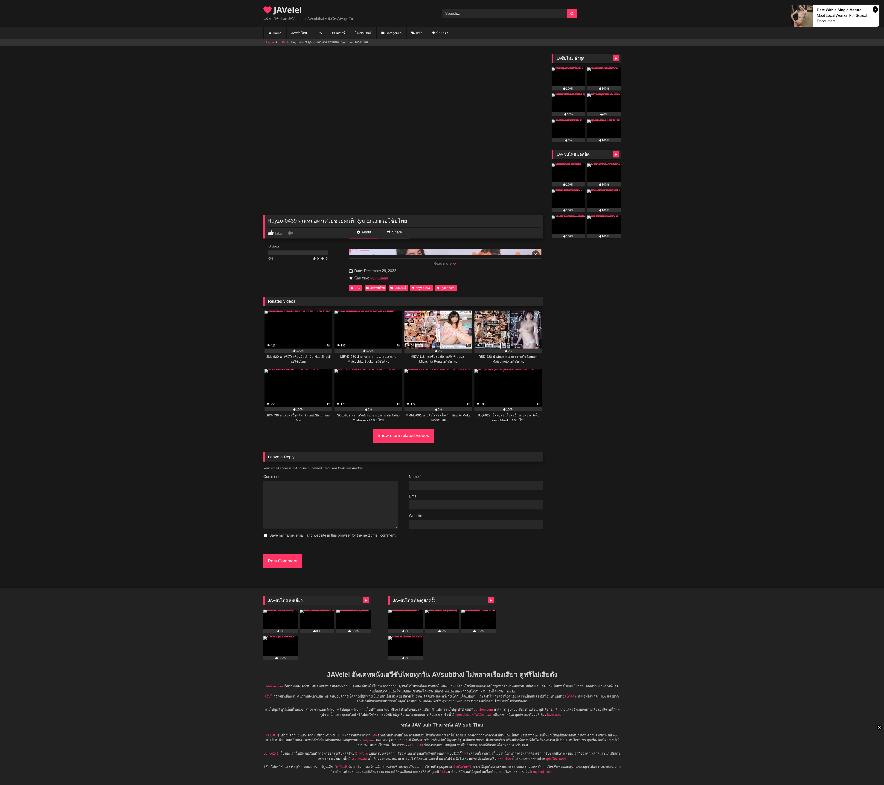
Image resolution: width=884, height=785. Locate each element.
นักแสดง (442, 33)
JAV (319, 33)
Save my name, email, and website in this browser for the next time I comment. (332, 535)
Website (415, 516)
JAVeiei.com (274, 686)
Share (396, 232)
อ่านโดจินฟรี (462, 767)
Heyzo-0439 (423, 288)
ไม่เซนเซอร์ (363, 33)
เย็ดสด (569, 696)
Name (415, 477)
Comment (271, 477)
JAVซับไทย (299, 33)
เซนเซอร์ (338, 33)
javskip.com (555, 714)
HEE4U (271, 735)
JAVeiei (287, 9)
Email (415, 496)
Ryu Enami (379, 278)
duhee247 (271, 753)
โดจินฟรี (341, 767)
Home (277, 33)
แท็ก (419, 33)
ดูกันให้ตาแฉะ (481, 714)
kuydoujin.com (542, 771)
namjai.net (463, 714)
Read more (442, 263)
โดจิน (444, 771)
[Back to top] (870, 771)
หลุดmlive (504, 758)
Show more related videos (403, 435)
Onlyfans (368, 740)
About (366, 232)
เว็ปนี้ (269, 696)
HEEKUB (416, 745)
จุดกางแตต (359, 758)
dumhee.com (483, 709)
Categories (393, 33)
